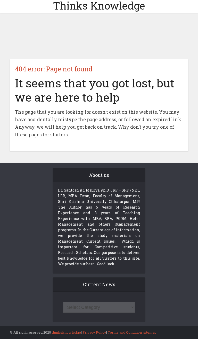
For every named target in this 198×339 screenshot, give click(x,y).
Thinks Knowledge (99, 5)
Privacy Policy (94, 332)
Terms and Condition (125, 332)
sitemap (149, 332)
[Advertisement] (99, 36)
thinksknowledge (66, 332)
